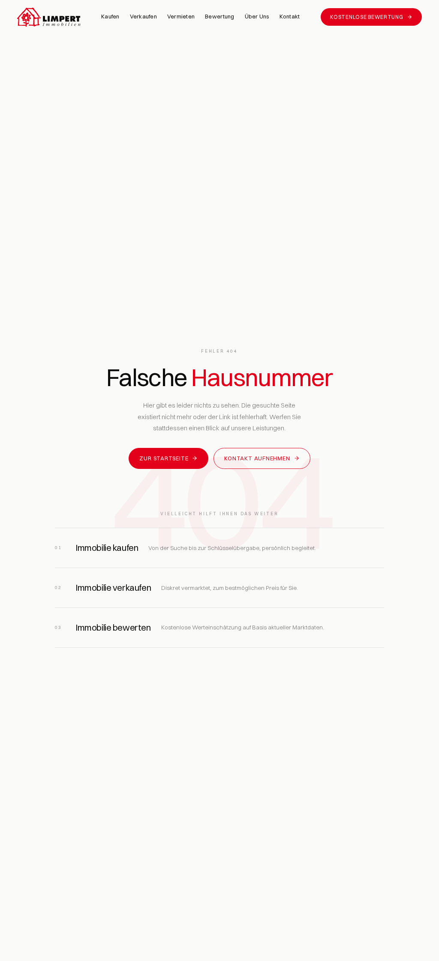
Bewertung (219, 16)
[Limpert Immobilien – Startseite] (49, 17)
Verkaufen (143, 16)
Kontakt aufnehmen (257, 458)
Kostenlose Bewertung (366, 17)
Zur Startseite (163, 458)
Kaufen (110, 16)
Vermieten (181, 16)
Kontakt (290, 16)
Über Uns (257, 16)
